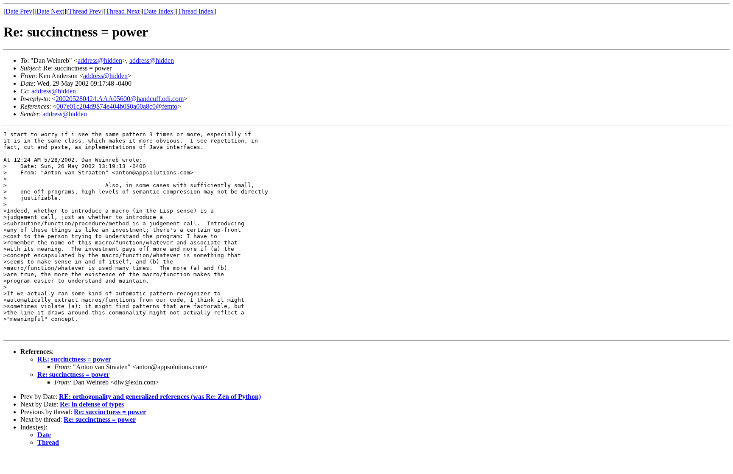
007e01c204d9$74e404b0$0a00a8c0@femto (116, 106)
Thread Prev (84, 11)
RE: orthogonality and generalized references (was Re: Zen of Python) (160, 396)
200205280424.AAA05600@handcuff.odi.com (120, 98)
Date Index (158, 11)
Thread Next (123, 11)
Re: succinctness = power (73, 374)
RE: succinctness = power (74, 359)
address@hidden (100, 60)
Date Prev (19, 11)
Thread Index (196, 11)
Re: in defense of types (92, 404)
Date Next (50, 11)
